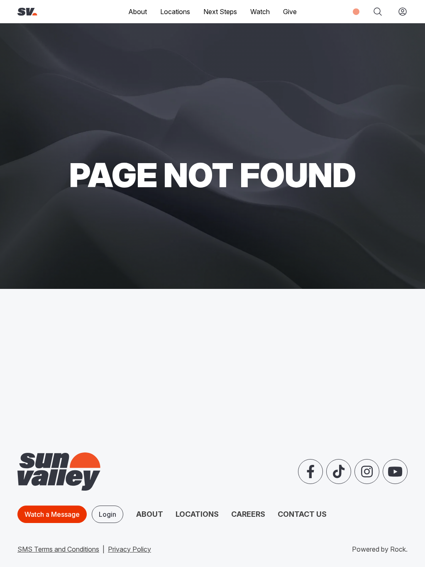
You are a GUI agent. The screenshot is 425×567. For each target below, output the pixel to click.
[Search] (377, 11)
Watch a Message (52, 514)
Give (290, 11)
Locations (175, 11)
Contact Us (302, 514)
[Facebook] (310, 471)
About (149, 514)
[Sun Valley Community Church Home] (44, 11)
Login (107, 514)
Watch (260, 11)
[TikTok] (338, 471)
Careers (248, 514)
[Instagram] (366, 471)
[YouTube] (395, 471)
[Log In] (399, 11)
